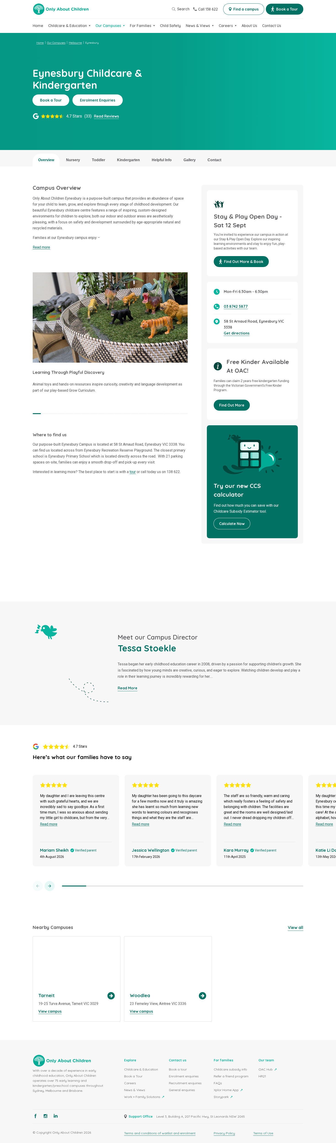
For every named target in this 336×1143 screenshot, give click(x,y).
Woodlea (168, 979)
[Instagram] (45, 1116)
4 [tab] (61, 413)
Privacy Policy (224, 1133)
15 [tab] (151, 413)
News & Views (134, 1090)
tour (133, 472)
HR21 (262, 1076)
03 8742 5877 (236, 306)
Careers (130, 1083)
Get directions (236, 333)
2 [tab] (45, 413)
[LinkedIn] (55, 1116)
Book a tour (178, 1069)
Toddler (98, 160)
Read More (127, 688)
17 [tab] (167, 413)
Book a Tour (133, 1076)
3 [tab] (53, 413)
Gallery (190, 160)
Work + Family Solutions (142, 1096)
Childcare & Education (141, 1069)
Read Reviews (106, 116)
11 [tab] (118, 413)
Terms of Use (263, 1133)
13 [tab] (135, 413)
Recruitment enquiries (185, 1083)
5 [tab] (69, 413)
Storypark (221, 1096)
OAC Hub (266, 1069)
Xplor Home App (227, 1090)
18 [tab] (175, 413)
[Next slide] (50, 886)
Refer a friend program (231, 1076)
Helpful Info (162, 160)
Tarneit (76, 979)
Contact (214, 160)
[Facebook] (35, 1116)
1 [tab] (37, 413)
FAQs (218, 1083)
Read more (41, 247)
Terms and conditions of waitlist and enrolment (159, 1133)
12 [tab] (127, 413)
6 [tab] (77, 413)
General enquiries (182, 1090)
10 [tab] (110, 413)
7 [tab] (86, 413)
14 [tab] (143, 413)
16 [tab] (159, 413)
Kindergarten (128, 160)
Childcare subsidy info (230, 1069)
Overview (46, 160)
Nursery (73, 160)
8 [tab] (94, 413)
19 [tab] (183, 413)
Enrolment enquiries (184, 1076)
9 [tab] (102, 413)
